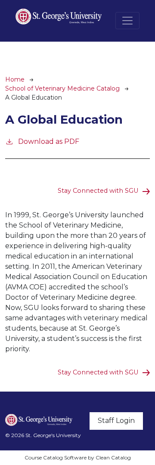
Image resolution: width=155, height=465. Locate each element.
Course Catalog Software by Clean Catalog (78, 457)
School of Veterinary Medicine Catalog (62, 88)
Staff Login (116, 420)
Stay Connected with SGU (98, 191)
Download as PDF (48, 141)
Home (15, 79)
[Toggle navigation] (127, 20)
